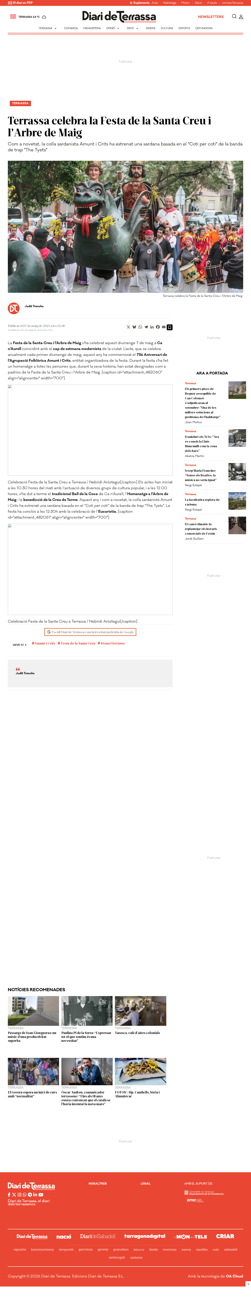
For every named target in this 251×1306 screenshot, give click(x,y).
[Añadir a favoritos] (170, 327)
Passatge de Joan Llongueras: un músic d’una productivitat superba (32, 1036)
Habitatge (169, 3)
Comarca (71, 28)
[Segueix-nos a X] (14, 1195)
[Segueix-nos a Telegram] (30, 1195)
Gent (133, 28)
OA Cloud (234, 1276)
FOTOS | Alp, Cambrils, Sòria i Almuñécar (137, 1094)
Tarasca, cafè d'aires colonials (137, 1033)
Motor (185, 3)
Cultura (167, 28)
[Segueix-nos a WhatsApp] (24, 1195)
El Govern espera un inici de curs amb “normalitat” (32, 1094)
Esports (184, 28)
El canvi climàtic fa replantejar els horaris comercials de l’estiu (201, 528)
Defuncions (204, 28)
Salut (198, 3)
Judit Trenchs (34, 306)
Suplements (141, 3)
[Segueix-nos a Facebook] (9, 1195)
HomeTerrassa (112, 643)
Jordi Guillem (194, 539)
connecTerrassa (232, 3)
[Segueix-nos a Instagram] (19, 1195)
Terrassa (48, 28)
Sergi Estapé (193, 485)
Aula (155, 3)
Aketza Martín (194, 456)
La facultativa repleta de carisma (202, 502)
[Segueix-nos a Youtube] (40, 1195)
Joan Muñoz (193, 422)
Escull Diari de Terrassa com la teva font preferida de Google (93, 632)
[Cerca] (234, 17)
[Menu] (13, 17)
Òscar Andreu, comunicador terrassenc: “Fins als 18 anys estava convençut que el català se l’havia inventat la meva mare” (85, 1098)
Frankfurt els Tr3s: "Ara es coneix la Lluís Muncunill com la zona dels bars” (202, 443)
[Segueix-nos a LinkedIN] (35, 1195)
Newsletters (211, 17)
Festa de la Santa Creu (77, 643)
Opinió (113, 28)
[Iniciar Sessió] (241, 17)
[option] (125, 230)
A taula (212, 3)
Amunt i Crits (44, 643)
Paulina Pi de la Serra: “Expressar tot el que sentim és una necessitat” (86, 1036)
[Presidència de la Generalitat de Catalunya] (204, 1194)
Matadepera (92, 28)
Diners (150, 28)
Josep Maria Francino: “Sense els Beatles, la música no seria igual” (201, 475)
